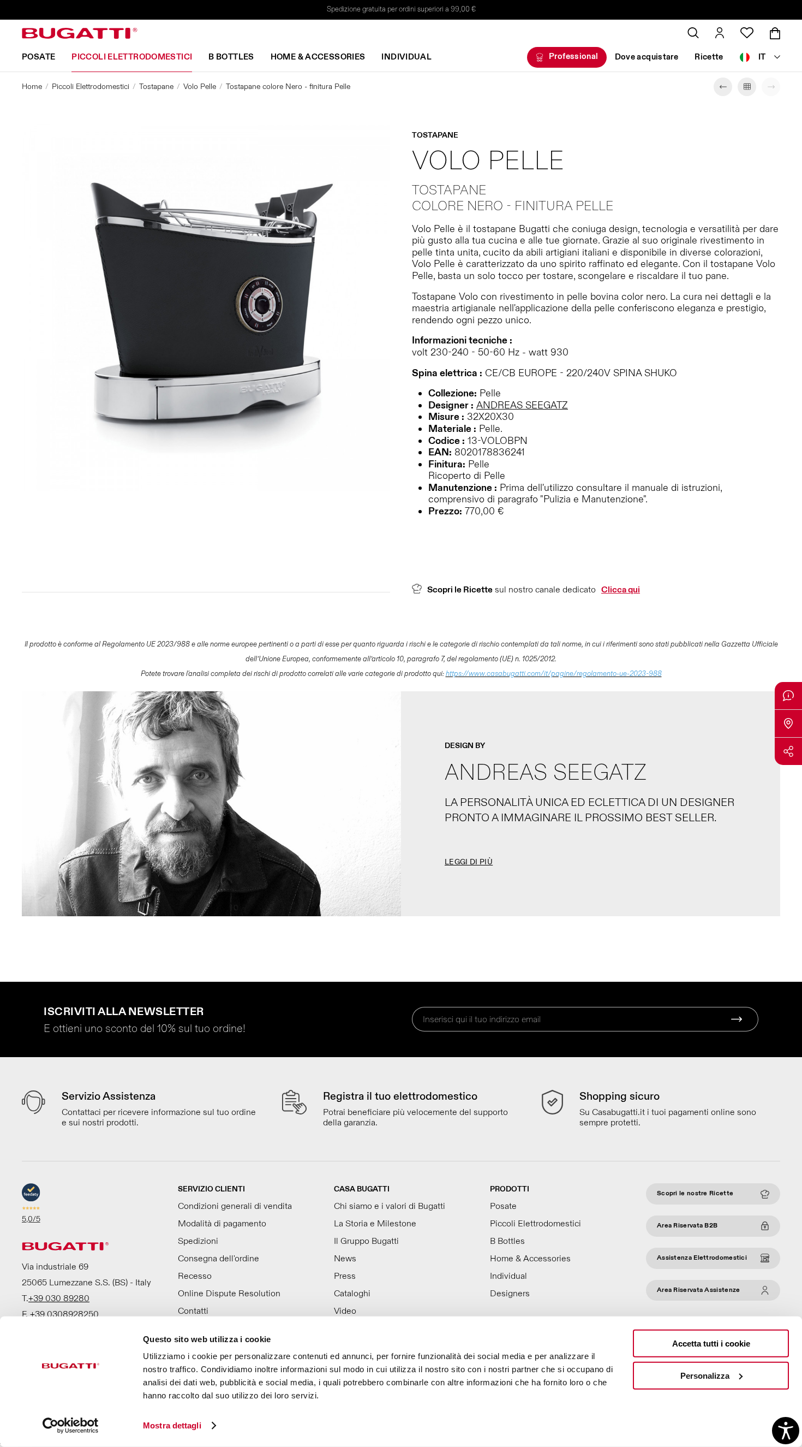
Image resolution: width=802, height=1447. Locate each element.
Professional (573, 56)
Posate (38, 57)
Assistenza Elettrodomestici (702, 1258)
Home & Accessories (318, 57)
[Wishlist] (747, 32)
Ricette (709, 57)
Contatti (193, 1311)
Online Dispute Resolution (229, 1293)
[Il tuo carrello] (775, 33)
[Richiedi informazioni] (788, 695)
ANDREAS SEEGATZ (522, 405)
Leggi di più (469, 862)
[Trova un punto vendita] (788, 723)
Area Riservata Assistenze (698, 1290)
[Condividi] (788, 751)
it (762, 57)
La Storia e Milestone (375, 1223)
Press (345, 1276)
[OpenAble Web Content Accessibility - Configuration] (785, 1430)
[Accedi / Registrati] (719, 32)
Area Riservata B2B (687, 1225)
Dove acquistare (647, 57)
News (345, 1258)
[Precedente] (723, 87)
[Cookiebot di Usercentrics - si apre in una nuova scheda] (70, 1426)
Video (345, 1311)
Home (32, 86)
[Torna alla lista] (747, 87)
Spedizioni (198, 1241)
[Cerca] (693, 32)
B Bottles (231, 57)
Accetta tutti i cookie (711, 1343)
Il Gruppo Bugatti (366, 1241)
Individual (406, 57)
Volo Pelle (199, 86)
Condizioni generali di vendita (235, 1206)
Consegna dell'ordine (218, 1258)
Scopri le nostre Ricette (695, 1193)
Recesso (195, 1276)
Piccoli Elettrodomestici (131, 57)
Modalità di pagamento (222, 1223)
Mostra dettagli (172, 1425)
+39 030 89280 (58, 1298)
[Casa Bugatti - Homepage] (79, 33)
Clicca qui (620, 589)
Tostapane (156, 86)
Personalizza (704, 1375)
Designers (510, 1293)
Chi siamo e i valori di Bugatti (389, 1206)
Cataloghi (352, 1293)
